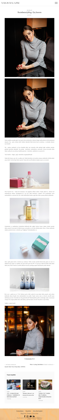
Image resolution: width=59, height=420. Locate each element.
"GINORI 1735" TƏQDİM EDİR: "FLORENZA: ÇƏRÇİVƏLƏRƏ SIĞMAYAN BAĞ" (44, 396)
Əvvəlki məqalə (11, 364)
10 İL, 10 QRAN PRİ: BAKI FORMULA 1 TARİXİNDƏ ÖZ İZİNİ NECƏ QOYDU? (13, 395)
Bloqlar (29, 10)
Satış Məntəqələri (38, 411)
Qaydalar (28, 411)
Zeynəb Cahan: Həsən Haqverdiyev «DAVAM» (15, 366)
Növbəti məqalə (48, 364)
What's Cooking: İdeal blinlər (36, 364)
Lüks (8, 391)
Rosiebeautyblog (29, 358)
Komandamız (19, 411)
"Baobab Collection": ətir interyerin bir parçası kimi (28, 394)
